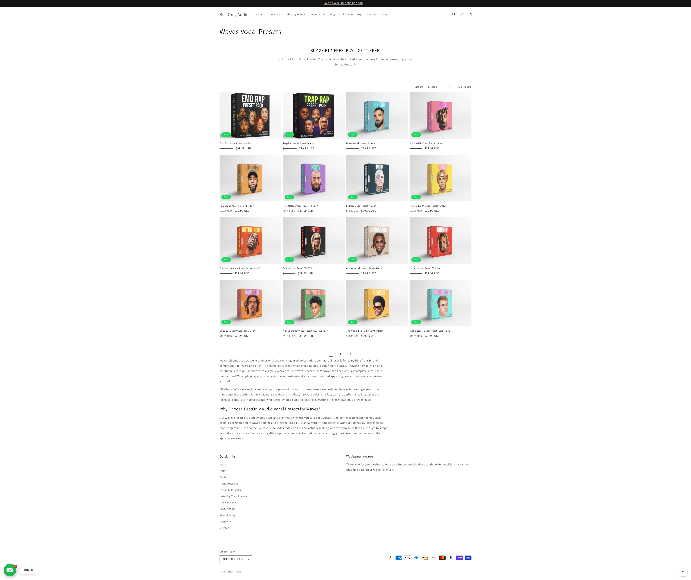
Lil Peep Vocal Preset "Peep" (361, 205)
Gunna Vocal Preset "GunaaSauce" (364, 268)
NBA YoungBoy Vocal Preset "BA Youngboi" (305, 330)
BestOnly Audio (234, 571)
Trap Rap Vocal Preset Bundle (298, 143)
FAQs (222, 470)
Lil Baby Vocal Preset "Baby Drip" (237, 330)
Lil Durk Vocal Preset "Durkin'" (426, 268)
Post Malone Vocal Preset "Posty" (300, 205)
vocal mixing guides (331, 433)
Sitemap (224, 527)
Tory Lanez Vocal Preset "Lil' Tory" (238, 205)
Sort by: (418, 86)
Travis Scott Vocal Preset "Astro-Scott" (240, 268)
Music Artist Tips (229, 483)
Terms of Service (229, 502)
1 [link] (331, 354)
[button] (296, 14)
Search (223, 464)
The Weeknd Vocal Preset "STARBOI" (365, 330)
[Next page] (360, 354)
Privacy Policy (227, 508)
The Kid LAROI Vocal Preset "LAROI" (428, 205)
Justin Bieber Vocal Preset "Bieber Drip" (430, 330)
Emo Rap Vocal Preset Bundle (235, 143)
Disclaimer (226, 521)
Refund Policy (228, 515)
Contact (224, 477)
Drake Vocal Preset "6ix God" (361, 143)
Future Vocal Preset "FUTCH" (298, 268)
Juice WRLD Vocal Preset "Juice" (427, 143)
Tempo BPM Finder (230, 490)
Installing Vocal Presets (233, 496)
